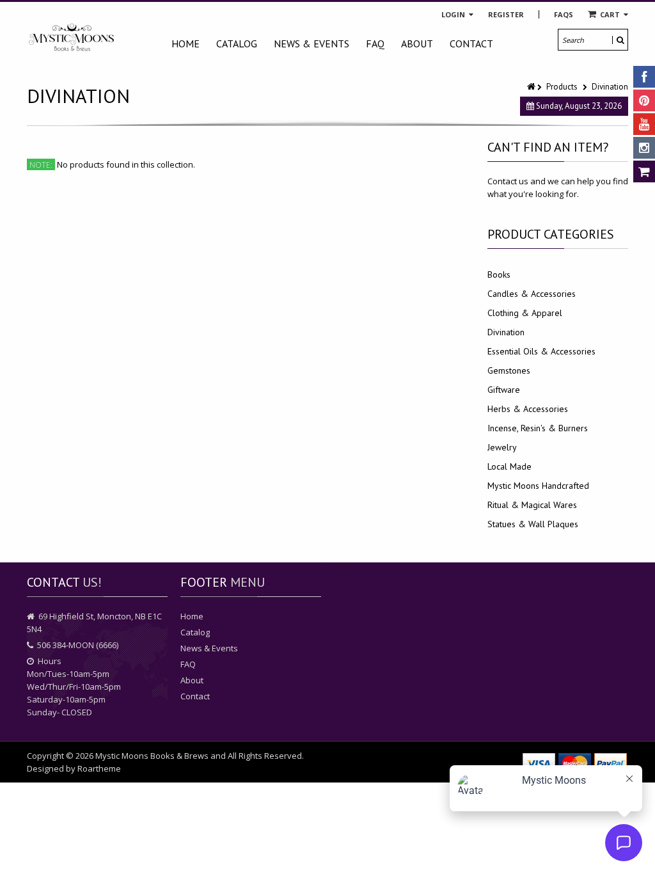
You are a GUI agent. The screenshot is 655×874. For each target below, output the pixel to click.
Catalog (236, 43)
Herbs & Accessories (527, 409)
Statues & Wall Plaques (532, 524)
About (417, 43)
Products (562, 86)
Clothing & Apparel (524, 313)
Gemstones (508, 370)
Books (498, 274)
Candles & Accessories (531, 293)
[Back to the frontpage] (532, 86)
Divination (506, 332)
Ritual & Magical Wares (532, 505)
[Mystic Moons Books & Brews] (71, 37)
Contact (471, 43)
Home (185, 43)
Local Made (509, 466)
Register (506, 14)
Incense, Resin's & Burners (537, 428)
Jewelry (502, 447)
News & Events (311, 43)
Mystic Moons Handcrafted (538, 485)
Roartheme (99, 768)
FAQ (375, 43)
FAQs (563, 14)
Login (454, 14)
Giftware (503, 389)
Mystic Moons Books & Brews (152, 755)
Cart (610, 14)
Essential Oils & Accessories (541, 351)
